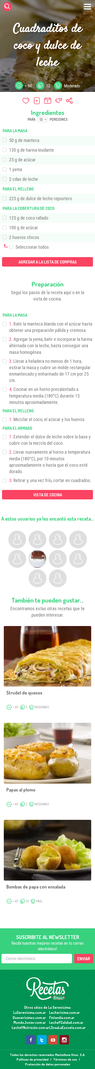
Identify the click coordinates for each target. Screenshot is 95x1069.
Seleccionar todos (31, 247)
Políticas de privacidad (32, 1059)
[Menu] (87, 6)
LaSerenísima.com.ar (29, 1012)
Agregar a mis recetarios (37, 100)
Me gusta (26, 100)
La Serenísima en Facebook (30, 1039)
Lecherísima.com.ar (64, 1012)
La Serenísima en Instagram (64, 1039)
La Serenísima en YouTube (53, 1039)
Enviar (83, 958)
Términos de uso (65, 1059)
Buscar (7, 6)
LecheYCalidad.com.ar (66, 1022)
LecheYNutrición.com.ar (29, 1027)
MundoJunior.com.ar (29, 1022)
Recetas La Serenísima (47, 988)
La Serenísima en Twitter (42, 1039)
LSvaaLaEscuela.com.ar (66, 1027)
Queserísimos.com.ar (29, 1017)
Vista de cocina (47, 494)
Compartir (69, 100)
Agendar (47, 100)
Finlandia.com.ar (61, 1017)
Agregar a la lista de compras (47, 262)
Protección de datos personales (47, 1064)
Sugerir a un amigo (58, 100)
